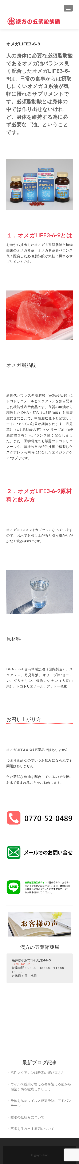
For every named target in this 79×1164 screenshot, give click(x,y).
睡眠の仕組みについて (27, 1117)
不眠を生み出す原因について (32, 1129)
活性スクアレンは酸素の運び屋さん (37, 1072)
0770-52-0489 (23, 964)
